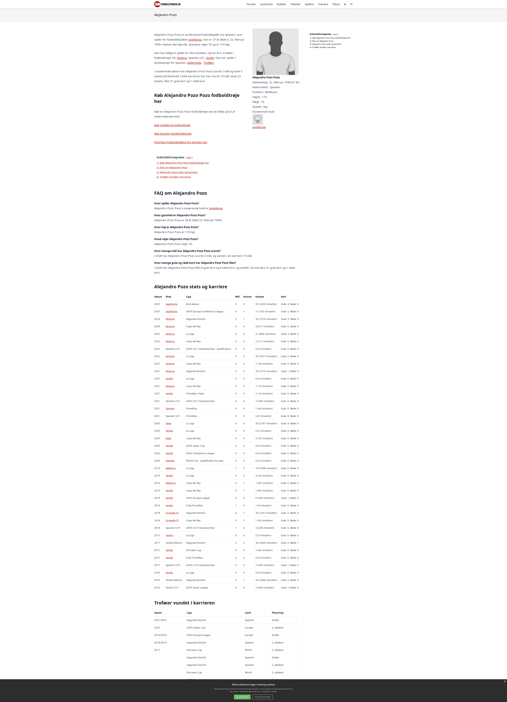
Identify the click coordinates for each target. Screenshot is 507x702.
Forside (251, 4)
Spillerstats (194, 63)
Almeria (182, 58)
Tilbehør (295, 4)
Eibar (169, 423)
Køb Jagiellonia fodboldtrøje (172, 125)
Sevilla (210, 58)
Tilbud (336, 4)
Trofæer (209, 63)
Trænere (323, 4)
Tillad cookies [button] (242, 697)
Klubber (281, 4)
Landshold (266, 4)
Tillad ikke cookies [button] (263, 697)
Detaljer (274, 691)
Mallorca (171, 468)
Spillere (309, 4)
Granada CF (172, 512)
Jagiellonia (195, 39)
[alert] (253, 690)
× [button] (505, 682)
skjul (189, 157)
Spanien (170, 408)
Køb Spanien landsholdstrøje (172, 133)
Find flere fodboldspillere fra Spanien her (180, 142)
